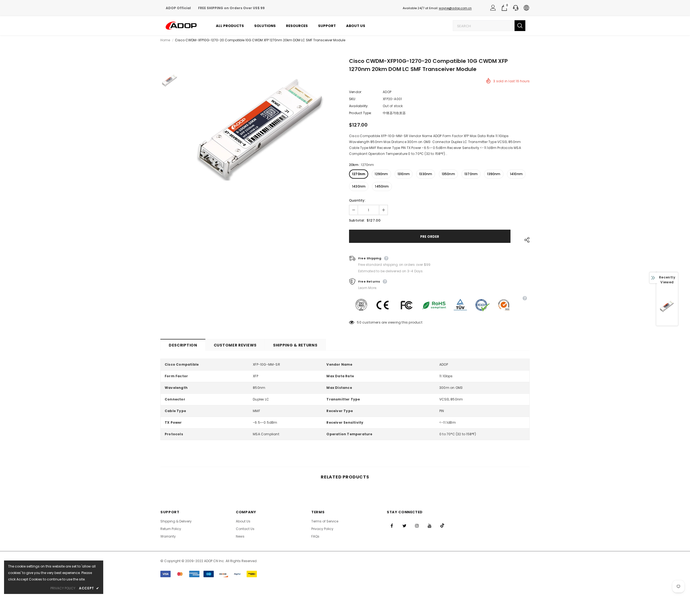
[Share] (525, 239)
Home (165, 40)
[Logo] (181, 25)
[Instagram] (417, 525)
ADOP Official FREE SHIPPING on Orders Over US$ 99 (215, 8)
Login (492, 9)
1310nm (404, 174)
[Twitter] (404, 525)
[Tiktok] (442, 525)
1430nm (358, 186)
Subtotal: (357, 220)
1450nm (382, 186)
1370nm (471, 174)
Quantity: (357, 200)
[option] (263, 129)
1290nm (381, 174)
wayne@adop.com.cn (455, 8)
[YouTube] (429, 525)
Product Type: (360, 113)
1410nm (516, 174)
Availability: (359, 106)
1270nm (358, 174)
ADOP (387, 92)
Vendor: (355, 92)
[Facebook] (391, 525)
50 (359, 322)
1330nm (425, 174)
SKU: (352, 99)
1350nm (448, 174)
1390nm (493, 174)
